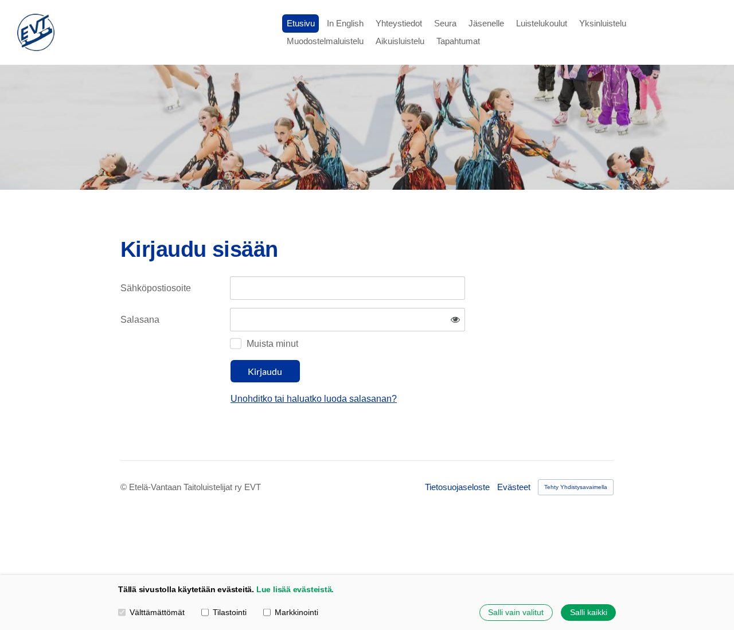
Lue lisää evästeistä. (295, 589)
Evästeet (513, 487)
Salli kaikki (588, 612)
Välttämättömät (157, 612)
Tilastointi (230, 612)
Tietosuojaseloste (457, 487)
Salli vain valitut (516, 612)
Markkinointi (296, 612)
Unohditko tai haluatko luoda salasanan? (314, 399)
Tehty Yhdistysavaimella (575, 487)
